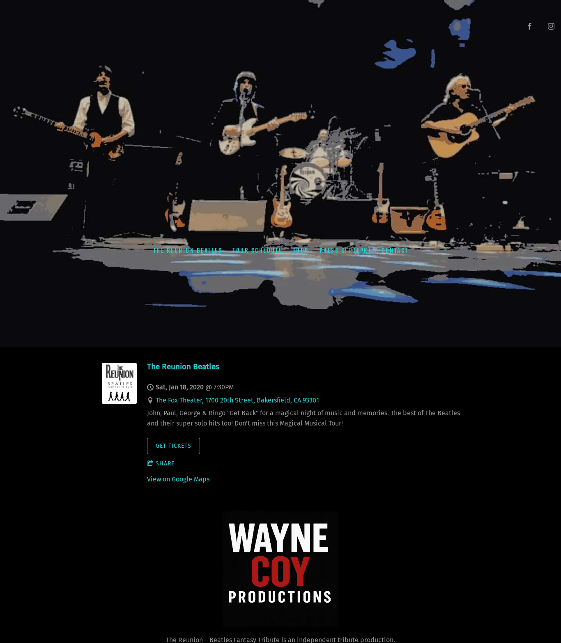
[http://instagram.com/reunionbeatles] (551, 26)
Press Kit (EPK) (345, 250)
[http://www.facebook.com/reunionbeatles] (530, 26)
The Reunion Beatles (187, 250)
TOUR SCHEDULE (257, 250)
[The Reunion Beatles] (119, 401)
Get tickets (173, 445)
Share (165, 463)
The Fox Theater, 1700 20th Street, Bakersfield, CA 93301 (237, 400)
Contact (395, 250)
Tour (300, 250)
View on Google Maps (178, 479)
